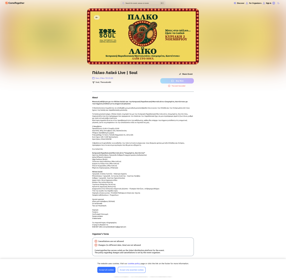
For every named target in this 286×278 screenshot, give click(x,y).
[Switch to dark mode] (278, 3)
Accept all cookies (106, 270)
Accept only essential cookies (132, 270)
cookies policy (134, 263)
